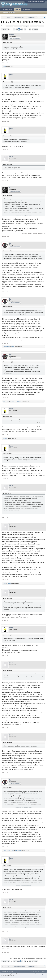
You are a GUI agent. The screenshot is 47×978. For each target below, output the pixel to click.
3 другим (18, 401)
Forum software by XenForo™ (9, 974)
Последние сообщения (8, 12)
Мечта (5, 346)
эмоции (41, 26)
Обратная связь (35, 971)
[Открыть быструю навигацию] (44, 17)
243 (14, 29)
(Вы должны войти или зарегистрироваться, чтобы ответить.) (28, 958)
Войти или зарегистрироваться (35, 1)
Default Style (4, 971)
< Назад (4, 29)
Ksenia (11, 35)
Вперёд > (35, 29)
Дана (4, 66)
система (33, 26)
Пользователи (27, 9)
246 (22, 29)
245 (19, 29)
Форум (18, 9)
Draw (4, 401)
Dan (10, 243)
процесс (26, 26)
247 (25, 29)
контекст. (9, 26)
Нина (11, 74)
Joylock (12, 401)
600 (30, 29)
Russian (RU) (13, 971)
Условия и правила (40, 974)
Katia (8, 346)
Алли (4, 583)
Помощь (43, 971)
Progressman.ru (7, 9)
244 (17, 29)
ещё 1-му (18, 850)
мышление (18, 26)
